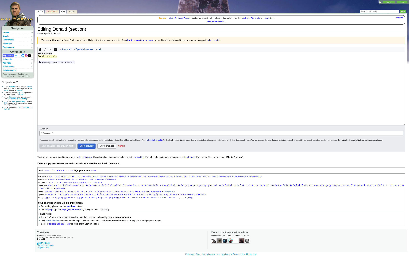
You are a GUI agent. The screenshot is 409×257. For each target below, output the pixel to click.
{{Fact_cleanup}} (71, 179)
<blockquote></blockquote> (154, 176)
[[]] (59, 176)
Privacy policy (239, 254)
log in (130, 40)
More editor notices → (217, 22)
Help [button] (100, 49)
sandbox (70, 206)
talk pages (49, 210)
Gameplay (7, 43)
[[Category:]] (66, 176)
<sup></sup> (112, 176)
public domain (52, 221)
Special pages (8, 76)
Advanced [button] (66, 49)
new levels (245, 18)
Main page (190, 254)
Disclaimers (226, 254)
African (29, 86)
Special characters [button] (84, 49)
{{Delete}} (51, 179)
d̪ (43, 198)
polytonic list (169, 191)
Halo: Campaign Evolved (180, 18)
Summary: (44, 129)
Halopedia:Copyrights (154, 140)
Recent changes (9, 74)
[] (56, 176)
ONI (5, 103)
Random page (23, 74)
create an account (145, 40)
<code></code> (136, 176)
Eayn (21, 94)
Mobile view (251, 254)
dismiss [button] (399, 17)
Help (218, 254)
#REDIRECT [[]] (78, 176)
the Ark (19, 90)
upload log (139, 157)
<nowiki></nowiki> (239, 176)
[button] (40, 49)
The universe (8, 47)
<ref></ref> (170, 176)
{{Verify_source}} (85, 179)
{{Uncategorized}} (99, 179)
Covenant (12, 97)
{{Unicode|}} (60, 188)
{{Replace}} (111, 179)
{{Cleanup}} (60, 179)
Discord (10, 55)
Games (6, 32)
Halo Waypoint (9, 70)
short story (269, 18)
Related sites (9, 67)
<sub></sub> (124, 176)
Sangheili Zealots (25, 107)
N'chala (12, 86)
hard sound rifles (18, 101)
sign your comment (71, 210)
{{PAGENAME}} (92, 176)
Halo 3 (6, 109)
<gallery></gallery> (254, 176)
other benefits (214, 40)
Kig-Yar (20, 92)
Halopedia (7, 59)
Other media (8, 40)
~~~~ (93, 170)
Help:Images (189, 157)
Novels (6, 36)
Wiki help (7, 63)
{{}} (50, 176)
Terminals (255, 18)
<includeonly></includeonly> (199, 176)
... (32, 55)
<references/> (181, 176)
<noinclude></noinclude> (221, 176)
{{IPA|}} (190, 198)
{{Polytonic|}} (156, 191)
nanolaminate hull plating (17, 99)
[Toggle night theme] (380, 2)
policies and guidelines (59, 224)
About (198, 254)
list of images (85, 157)
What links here (24, 76)
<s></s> (103, 176)
